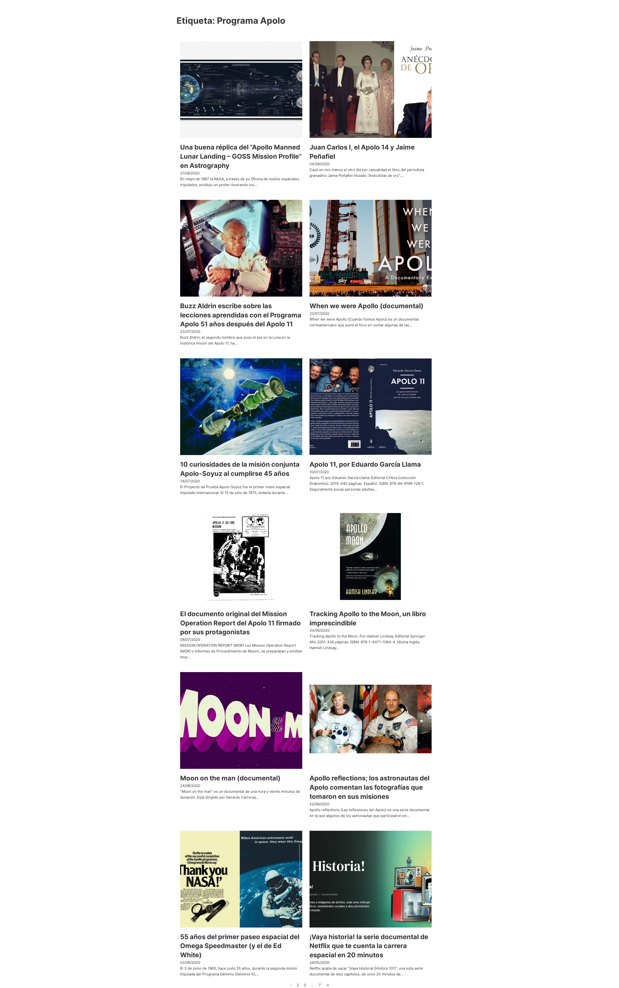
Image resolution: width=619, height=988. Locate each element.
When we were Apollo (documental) (366, 306)
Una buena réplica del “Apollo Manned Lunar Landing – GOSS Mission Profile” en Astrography (241, 156)
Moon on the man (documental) (230, 778)
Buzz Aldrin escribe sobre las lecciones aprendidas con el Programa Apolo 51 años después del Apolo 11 (240, 315)
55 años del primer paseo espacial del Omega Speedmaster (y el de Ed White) (239, 946)
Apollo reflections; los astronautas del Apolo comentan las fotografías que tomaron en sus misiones (369, 787)
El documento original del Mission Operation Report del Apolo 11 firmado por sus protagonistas (240, 623)
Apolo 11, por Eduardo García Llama (365, 464)
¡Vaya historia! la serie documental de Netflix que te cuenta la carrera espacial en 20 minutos (369, 946)
